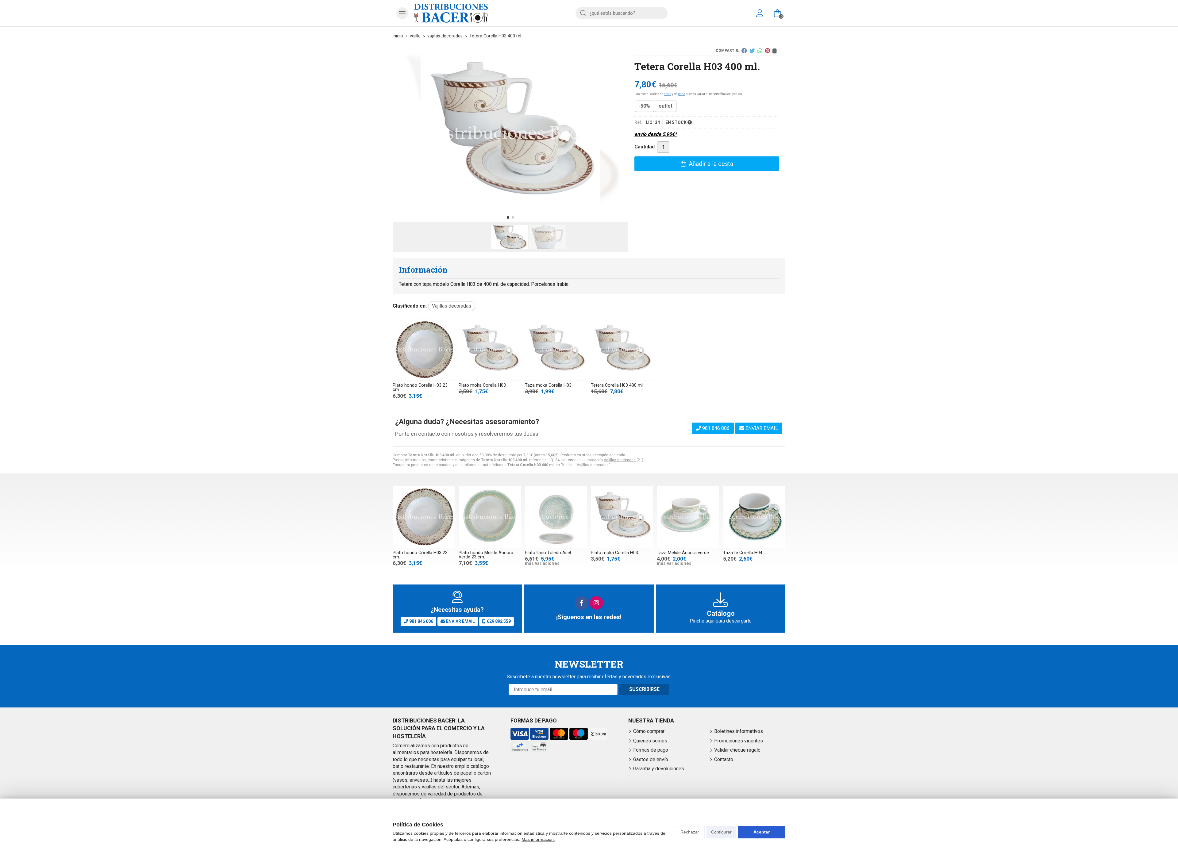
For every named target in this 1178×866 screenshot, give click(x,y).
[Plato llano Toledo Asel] (556, 517)
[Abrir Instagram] (596, 603)
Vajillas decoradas (620, 460)
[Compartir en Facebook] (744, 51)
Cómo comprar (648, 731)
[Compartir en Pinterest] (767, 51)
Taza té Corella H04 (742, 552)
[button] (508, 217)
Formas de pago (650, 750)
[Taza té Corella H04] (754, 517)
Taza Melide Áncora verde (683, 552)
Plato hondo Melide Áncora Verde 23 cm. (486, 555)
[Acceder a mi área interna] (759, 13)
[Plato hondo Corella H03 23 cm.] (424, 350)
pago (681, 94)
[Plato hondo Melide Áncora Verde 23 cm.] (490, 517)
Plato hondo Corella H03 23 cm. (420, 387)
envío (667, 94)
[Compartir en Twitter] (752, 51)
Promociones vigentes (738, 741)
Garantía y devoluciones (658, 769)
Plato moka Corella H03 (482, 385)
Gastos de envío (650, 759)
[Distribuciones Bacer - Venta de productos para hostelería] (451, 13)
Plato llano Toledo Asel (548, 552)
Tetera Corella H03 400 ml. (617, 385)
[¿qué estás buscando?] (622, 13)
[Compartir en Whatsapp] (759, 51)
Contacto (723, 759)
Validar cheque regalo (737, 750)
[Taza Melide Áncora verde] (688, 517)
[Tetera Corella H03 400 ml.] (622, 350)
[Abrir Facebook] (582, 603)
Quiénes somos (650, 741)
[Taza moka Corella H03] (556, 350)
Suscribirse (644, 689)
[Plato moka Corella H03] (490, 350)
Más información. (538, 839)
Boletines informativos (738, 731)
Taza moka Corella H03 (548, 385)
